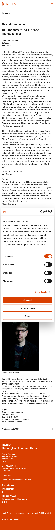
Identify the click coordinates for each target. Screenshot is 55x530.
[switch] (48, 264)
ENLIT (41, 513)
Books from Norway (14, 499)
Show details (41, 292)
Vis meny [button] (51, 4)
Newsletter (9, 495)
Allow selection (27, 308)
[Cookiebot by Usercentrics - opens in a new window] (40, 212)
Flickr (5, 502)
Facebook (8, 485)
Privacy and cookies (10, 519)
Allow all (27, 300)
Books (6, 13)
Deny (27, 316)
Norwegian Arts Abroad (28, 513)
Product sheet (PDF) (10, 429)
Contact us (6, 475)
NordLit (48, 513)
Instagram (8, 488)
